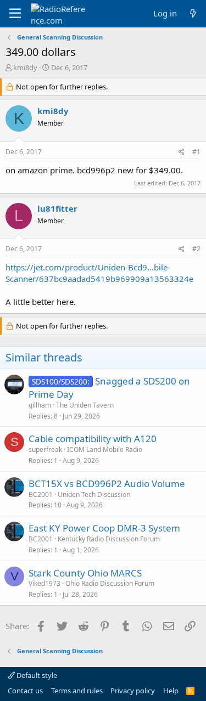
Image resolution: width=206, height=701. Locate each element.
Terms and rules (77, 691)
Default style (36, 675)
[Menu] (15, 13)
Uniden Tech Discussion (94, 494)
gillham (40, 405)
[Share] (181, 152)
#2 (196, 248)
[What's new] (193, 13)
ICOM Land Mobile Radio (104, 449)
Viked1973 (44, 583)
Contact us (25, 691)
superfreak (45, 449)
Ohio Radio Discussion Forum (109, 583)
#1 (196, 151)
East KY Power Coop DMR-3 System (104, 528)
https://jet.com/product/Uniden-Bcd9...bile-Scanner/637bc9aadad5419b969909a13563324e (99, 273)
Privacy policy (132, 691)
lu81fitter (57, 208)
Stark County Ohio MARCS (85, 573)
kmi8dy (25, 67)
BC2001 (41, 494)
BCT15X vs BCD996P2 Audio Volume (107, 483)
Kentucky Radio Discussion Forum (109, 539)
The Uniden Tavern (85, 405)
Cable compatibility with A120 (93, 438)
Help (171, 691)
